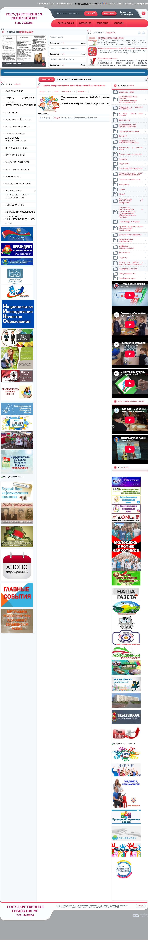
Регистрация (125, 12)
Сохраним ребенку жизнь (43, 64)
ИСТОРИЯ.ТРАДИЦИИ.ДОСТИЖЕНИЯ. (20, 105)
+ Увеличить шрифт (46, 3)
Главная (120, 3)
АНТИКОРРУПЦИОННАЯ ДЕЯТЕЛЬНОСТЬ (15, 135)
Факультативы (67, 118)
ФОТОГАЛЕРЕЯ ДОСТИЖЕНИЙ (18, 183)
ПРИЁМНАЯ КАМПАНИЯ (15, 155)
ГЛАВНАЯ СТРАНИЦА (14, 91)
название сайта (24, 19)
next (143, 32)
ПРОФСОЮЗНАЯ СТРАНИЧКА (17, 169)
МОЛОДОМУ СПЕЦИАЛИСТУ (17, 126)
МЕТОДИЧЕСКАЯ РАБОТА (15, 141)
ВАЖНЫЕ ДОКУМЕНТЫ (14, 205)
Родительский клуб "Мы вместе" (111, 58)
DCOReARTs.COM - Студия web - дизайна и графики (140, 915)
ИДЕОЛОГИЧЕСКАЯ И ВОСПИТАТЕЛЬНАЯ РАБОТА (20, 192)
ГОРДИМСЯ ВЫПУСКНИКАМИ (17, 162)
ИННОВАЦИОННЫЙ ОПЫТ (16, 148)
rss (143, 13)
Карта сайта (130, 3)
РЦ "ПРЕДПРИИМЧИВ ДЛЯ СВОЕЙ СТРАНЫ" (20, 221)
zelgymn (48, 91)
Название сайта (26, 911)
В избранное (142, 3)
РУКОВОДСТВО (11, 112)
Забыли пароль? (127, 14)
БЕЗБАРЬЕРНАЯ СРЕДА (14, 197)
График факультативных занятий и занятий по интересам (74, 85)
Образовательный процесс (85, 118)
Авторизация (109, 13)
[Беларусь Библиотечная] (12, 476)
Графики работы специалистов (111, 48)
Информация (103, 38)
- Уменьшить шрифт (64, 3)
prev (139, 32)
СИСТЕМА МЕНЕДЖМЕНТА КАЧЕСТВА (20, 100)
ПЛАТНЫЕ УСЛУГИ (13, 176)
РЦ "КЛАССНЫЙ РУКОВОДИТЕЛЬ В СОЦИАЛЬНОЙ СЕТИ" (20, 214)
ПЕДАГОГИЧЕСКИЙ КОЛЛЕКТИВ (18, 119)
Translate (111, 3)
